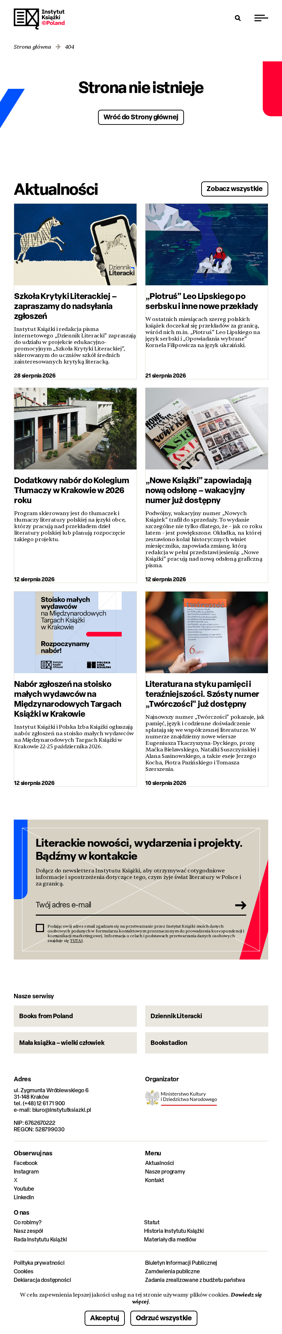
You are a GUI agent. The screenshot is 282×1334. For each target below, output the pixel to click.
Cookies (23, 1271)
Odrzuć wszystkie (164, 1317)
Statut (152, 1222)
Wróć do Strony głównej (141, 116)
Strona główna (32, 47)
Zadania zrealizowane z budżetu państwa (195, 1280)
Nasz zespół (28, 1231)
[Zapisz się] (238, 905)
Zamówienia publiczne (172, 1271)
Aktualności (159, 1163)
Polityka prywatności (39, 1263)
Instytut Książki (39, 19)
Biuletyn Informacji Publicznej (181, 1263)
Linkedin (24, 1197)
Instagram (26, 1171)
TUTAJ (76, 940)
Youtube (24, 1189)
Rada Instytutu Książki (40, 1239)
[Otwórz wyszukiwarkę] (238, 17)
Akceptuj (104, 1317)
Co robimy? (27, 1222)
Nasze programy (165, 1171)
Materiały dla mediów (170, 1239)
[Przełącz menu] (261, 18)
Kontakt (154, 1180)
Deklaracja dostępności (42, 1280)
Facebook (25, 1163)
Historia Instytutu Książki (174, 1231)
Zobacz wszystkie (235, 188)
